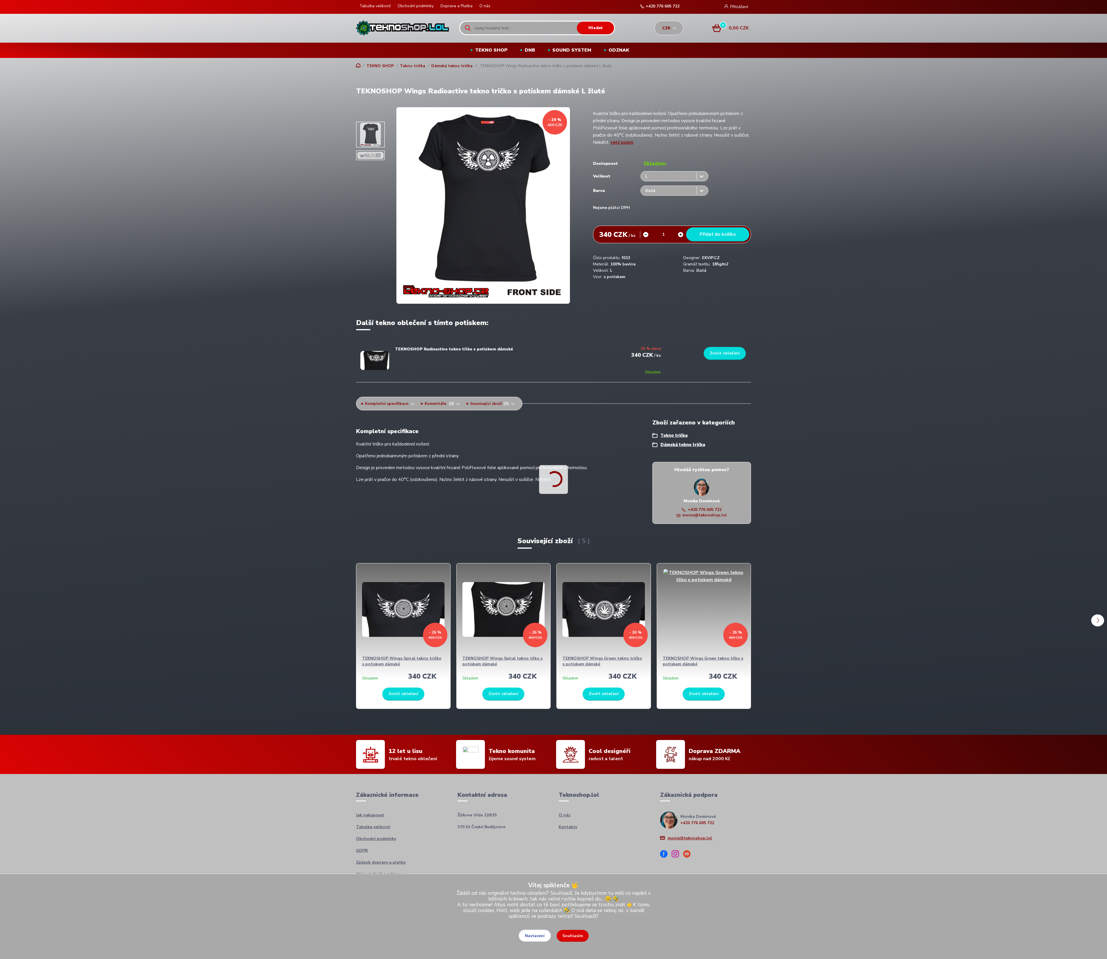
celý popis (622, 142)
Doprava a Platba (456, 6)
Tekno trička (412, 66)
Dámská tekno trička (451, 66)
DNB (530, 50)
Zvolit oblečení (725, 353)
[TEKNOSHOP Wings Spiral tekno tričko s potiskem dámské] (403, 609)
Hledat (595, 28)
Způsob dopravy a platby (381, 862)
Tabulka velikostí (375, 6)
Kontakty (568, 827)
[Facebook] (666, 854)
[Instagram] (677, 854)
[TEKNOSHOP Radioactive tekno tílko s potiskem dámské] (374, 360)
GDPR (362, 850)
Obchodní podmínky (416, 6)
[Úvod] (402, 27)
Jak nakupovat (370, 815)
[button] (1097, 620)
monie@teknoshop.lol (704, 515)
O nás (484, 6)
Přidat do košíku (718, 234)
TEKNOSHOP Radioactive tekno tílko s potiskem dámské (454, 349)
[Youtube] (689, 854)
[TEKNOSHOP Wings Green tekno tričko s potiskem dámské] (603, 609)
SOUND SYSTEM (571, 50)
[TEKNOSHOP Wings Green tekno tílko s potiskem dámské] (704, 609)
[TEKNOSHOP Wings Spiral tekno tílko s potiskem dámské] (503, 609)
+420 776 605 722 (662, 6)
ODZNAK (619, 50)
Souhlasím (572, 936)
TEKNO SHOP (491, 50)
